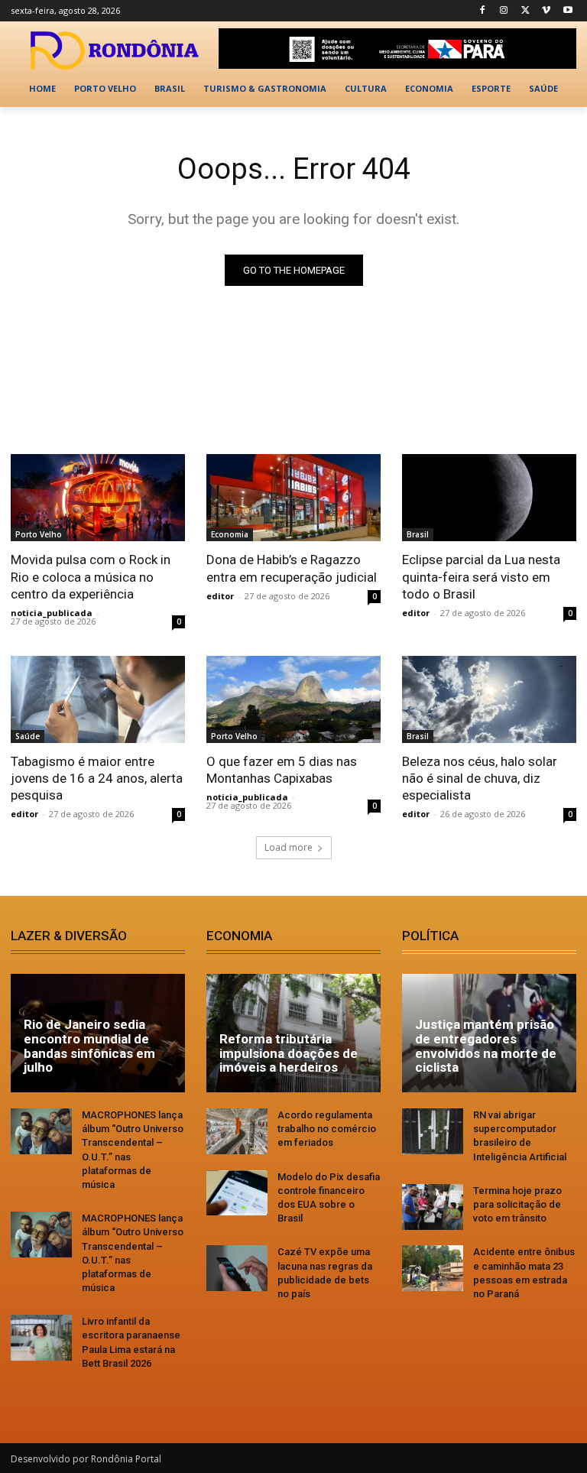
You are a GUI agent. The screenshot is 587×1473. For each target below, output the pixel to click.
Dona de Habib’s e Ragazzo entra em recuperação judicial (291, 568)
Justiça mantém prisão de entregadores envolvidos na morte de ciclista (485, 1046)
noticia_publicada (51, 612)
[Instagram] (504, 11)
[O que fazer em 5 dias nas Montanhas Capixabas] (293, 699)
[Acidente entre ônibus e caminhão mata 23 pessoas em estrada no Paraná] (432, 1268)
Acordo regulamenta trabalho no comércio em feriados (326, 1128)
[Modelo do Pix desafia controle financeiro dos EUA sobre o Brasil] (237, 1193)
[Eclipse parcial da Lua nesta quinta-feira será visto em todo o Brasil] (489, 497)
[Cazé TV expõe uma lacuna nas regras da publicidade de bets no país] (237, 1268)
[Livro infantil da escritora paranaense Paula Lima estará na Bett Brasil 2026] (41, 1338)
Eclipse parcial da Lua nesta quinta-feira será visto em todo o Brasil (481, 576)
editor (220, 596)
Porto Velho (38, 534)
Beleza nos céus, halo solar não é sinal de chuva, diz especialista (479, 778)
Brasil (418, 534)
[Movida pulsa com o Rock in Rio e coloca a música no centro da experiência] (98, 497)
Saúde (27, 736)
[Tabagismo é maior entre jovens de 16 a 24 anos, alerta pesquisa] (98, 699)
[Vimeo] (546, 11)
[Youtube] (567, 11)
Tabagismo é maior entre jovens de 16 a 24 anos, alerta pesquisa (97, 778)
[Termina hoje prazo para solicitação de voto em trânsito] (432, 1207)
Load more (288, 847)
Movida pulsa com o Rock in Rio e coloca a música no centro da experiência (90, 576)
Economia (229, 534)
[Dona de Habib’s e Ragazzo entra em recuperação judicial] (293, 497)
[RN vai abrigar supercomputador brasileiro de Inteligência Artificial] (432, 1131)
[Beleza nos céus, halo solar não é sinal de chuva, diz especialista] (489, 699)
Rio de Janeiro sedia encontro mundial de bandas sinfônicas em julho (89, 1046)
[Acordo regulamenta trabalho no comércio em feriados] (237, 1131)
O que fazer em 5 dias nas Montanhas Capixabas (281, 770)
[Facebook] (482, 11)
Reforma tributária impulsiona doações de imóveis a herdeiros (288, 1053)
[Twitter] (525, 11)
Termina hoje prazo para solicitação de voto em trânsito (517, 1204)
